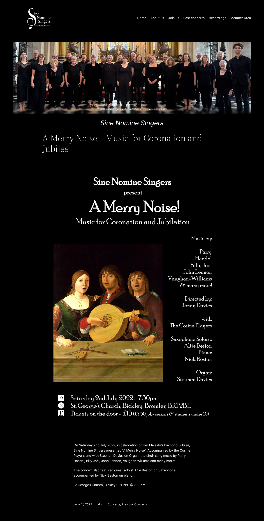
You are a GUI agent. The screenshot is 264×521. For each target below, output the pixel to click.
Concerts (114, 504)
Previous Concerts (134, 504)
